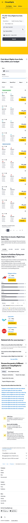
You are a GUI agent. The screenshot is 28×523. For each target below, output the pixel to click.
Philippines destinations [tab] (7, 374)
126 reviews (11, 331)
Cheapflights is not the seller (9, 453)
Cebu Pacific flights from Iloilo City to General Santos (14, 406)
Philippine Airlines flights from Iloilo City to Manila (13, 394)
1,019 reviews (11, 277)
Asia (7, 463)
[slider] (26, 78)
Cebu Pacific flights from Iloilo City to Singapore (13, 408)
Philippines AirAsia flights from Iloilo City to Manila (13, 388)
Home (4, 463)
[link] (12, 280)
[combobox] (15, 71)
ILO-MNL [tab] (4, 249)
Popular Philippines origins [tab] (8, 381)
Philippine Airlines (12, 273)
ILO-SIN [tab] (23, 249)
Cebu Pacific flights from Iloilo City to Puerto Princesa (14, 402)
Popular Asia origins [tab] (20, 374)
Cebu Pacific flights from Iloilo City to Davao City (13, 396)
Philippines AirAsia (12, 327)
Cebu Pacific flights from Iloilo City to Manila (12, 390)
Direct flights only (9, 23)
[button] (2, 2)
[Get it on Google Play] (4, 511)
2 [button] (10, 230)
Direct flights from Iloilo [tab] (13, 371)
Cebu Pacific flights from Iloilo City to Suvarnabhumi (14, 404)
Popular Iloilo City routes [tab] (7, 378)
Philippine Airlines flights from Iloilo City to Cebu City (14, 392)
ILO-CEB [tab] (10, 249)
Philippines (12, 463)
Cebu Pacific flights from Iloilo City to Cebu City (12, 400)
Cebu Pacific (11, 316)
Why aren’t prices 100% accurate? (10, 458)
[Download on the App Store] (13, 511)
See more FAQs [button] (14, 359)
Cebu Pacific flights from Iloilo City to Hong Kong (13, 398)
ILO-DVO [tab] (17, 249)
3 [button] (13, 230)
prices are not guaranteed (6, 449)
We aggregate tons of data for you (10, 455)
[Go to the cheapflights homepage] (10, 2)
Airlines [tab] (4, 371)
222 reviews (11, 320)
